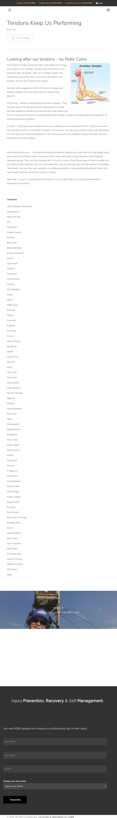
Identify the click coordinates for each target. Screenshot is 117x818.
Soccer (10, 527)
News (9, 419)
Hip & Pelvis (12, 356)
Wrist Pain (12, 569)
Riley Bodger (13, 491)
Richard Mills (13, 486)
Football (11, 325)
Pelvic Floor (12, 439)
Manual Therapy (15, 393)
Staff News (12, 548)
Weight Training (14, 559)
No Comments (23, 37)
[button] (108, 10)
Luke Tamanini (14, 387)
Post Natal (12, 460)
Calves (10, 258)
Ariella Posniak (14, 232)
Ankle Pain (12, 227)
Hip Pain (11, 362)
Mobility (10, 403)
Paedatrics (12, 434)
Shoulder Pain (13, 522)
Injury (9, 367)
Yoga (9, 574)
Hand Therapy (14, 341)
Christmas (11, 273)
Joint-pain (12, 372)
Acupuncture (13, 211)
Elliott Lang (12, 304)
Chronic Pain (13, 279)
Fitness (10, 315)
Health (10, 351)
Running (11, 507)
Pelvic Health (13, 444)
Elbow (10, 299)
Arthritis (10, 237)
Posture (10, 465)
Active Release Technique (19, 206)
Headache (12, 346)
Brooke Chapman (15, 253)
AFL (9, 222)
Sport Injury (12, 538)
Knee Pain (12, 377)
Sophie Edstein (14, 533)
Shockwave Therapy (17, 517)
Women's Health (15, 564)
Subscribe (15, 799)
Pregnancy (12, 470)
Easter (10, 294)
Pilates (10, 455)
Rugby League (14, 496)
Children (11, 268)
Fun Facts (11, 330)
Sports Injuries (14, 543)
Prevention (12, 476)
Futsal (10, 336)
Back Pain (12, 242)
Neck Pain (12, 413)
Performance (13, 450)
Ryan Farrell (13, 512)
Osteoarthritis (13, 429)
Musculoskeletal (14, 408)
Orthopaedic (13, 424)
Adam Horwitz (13, 216)
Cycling (10, 284)
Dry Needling (13, 289)
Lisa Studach (13, 382)
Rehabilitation (13, 481)
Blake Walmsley (14, 247)
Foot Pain (11, 320)
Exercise (11, 29)
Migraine (11, 398)
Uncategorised (14, 553)
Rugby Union (13, 501)
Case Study (12, 263)
